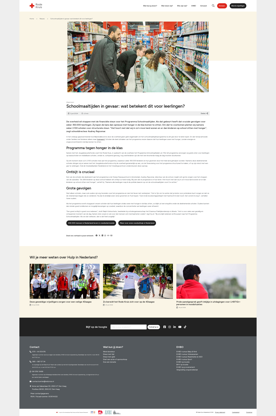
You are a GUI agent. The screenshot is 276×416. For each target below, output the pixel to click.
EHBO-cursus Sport (184, 359)
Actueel (203, 6)
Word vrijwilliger (238, 6)
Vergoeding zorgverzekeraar (187, 370)
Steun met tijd (108, 354)
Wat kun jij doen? (150, 6)
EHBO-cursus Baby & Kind (186, 352)
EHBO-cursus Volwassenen (187, 354)
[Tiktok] (185, 327)
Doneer (222, 6)
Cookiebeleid (235, 412)
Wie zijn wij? (182, 6)
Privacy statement (220, 412)
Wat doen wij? (167, 6)
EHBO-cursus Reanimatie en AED (189, 357)
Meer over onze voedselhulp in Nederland (137, 223)
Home (32, 19)
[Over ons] (73, 412)
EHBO (193, 6)
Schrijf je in (153, 327)
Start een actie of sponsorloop (115, 359)
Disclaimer (249, 412)
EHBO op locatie (183, 362)
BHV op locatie (182, 365)
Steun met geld (109, 357)
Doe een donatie (109, 362)
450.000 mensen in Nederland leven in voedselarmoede (91, 223)
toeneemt (101, 139)
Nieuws (42, 19)
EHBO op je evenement (185, 367)
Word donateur (109, 352)
